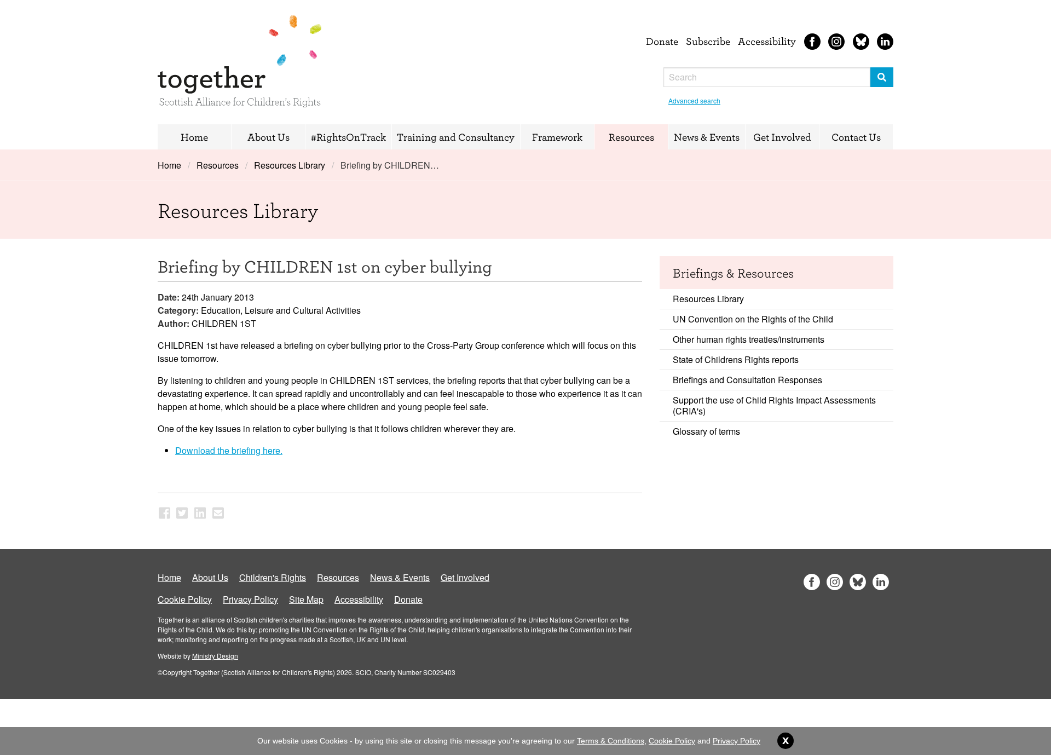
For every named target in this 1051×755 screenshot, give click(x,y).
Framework (557, 137)
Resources (631, 137)
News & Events (707, 137)
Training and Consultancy (456, 137)
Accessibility (767, 41)
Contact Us (856, 137)
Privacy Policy (250, 599)
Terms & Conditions (610, 740)
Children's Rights (272, 577)
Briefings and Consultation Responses (747, 379)
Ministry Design (215, 655)
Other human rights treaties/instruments (748, 339)
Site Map (306, 599)
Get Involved (782, 137)
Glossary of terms (706, 431)
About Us (268, 137)
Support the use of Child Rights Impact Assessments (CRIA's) (774, 405)
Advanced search (694, 100)
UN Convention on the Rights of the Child (753, 319)
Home (194, 137)
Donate (662, 41)
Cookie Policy (185, 599)
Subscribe (708, 41)
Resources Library (289, 165)
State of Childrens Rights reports (736, 359)
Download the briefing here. (228, 450)
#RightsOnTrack (348, 137)
